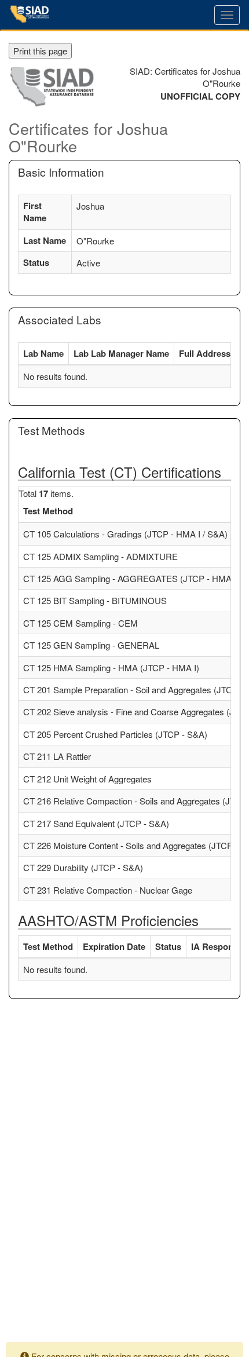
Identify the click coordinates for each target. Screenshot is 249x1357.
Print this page (40, 51)
